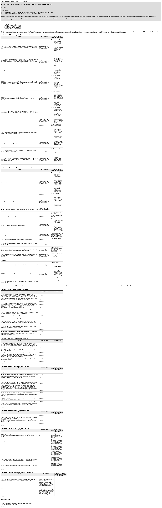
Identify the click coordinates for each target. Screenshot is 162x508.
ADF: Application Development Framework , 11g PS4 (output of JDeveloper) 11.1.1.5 (17, 503)
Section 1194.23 (6, 24)
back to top (2, 165)
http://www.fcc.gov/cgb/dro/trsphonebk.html (46, 490)
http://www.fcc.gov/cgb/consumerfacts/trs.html (46, 488)
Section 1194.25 (6, 26)
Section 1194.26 (6, 27)
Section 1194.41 (6, 29)
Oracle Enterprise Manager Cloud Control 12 (11, 504)
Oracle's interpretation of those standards (76, 18)
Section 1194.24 (6, 25)
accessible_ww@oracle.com (56, 19)
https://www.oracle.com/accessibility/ (41, 19)
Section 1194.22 (6, 23)
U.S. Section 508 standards (32, 18)
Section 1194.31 (6, 28)
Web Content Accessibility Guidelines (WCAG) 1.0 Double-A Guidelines (52, 18)
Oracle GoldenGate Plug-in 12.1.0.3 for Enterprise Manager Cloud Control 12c (26, 13)
